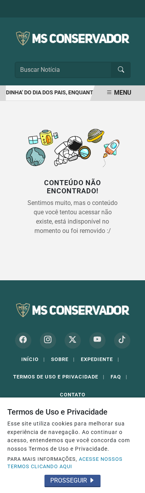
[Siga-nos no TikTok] (122, 340)
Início (33, 359)
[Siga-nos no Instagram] (48, 340)
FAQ (119, 377)
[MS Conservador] (73, 38)
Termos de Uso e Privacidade (58, 377)
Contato (72, 395)
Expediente (100, 359)
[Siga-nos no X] (73, 340)
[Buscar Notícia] (121, 70)
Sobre (63, 359)
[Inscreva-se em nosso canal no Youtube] (97, 340)
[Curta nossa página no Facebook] (23, 340)
